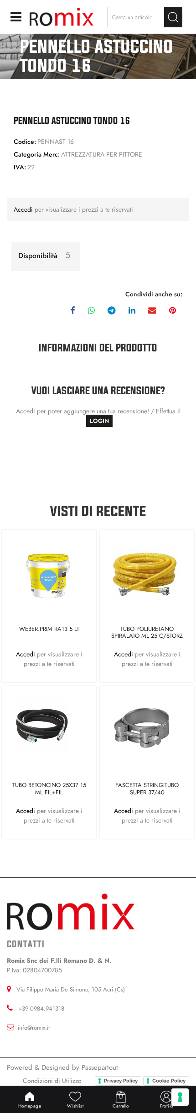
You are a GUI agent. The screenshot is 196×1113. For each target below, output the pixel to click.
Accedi (24, 209)
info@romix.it (34, 1027)
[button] (173, 17)
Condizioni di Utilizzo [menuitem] (52, 1080)
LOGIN (99, 421)
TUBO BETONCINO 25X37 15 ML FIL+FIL (49, 789)
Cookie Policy (169, 1080)
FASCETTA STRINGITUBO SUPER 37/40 (147, 789)
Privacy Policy (121, 1080)
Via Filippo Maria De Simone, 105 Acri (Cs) (70, 989)
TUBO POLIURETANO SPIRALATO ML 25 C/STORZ (147, 632)
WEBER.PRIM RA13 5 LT (49, 629)
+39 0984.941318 (41, 1008)
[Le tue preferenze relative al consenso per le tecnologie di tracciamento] (180, 1097)
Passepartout (100, 1067)
